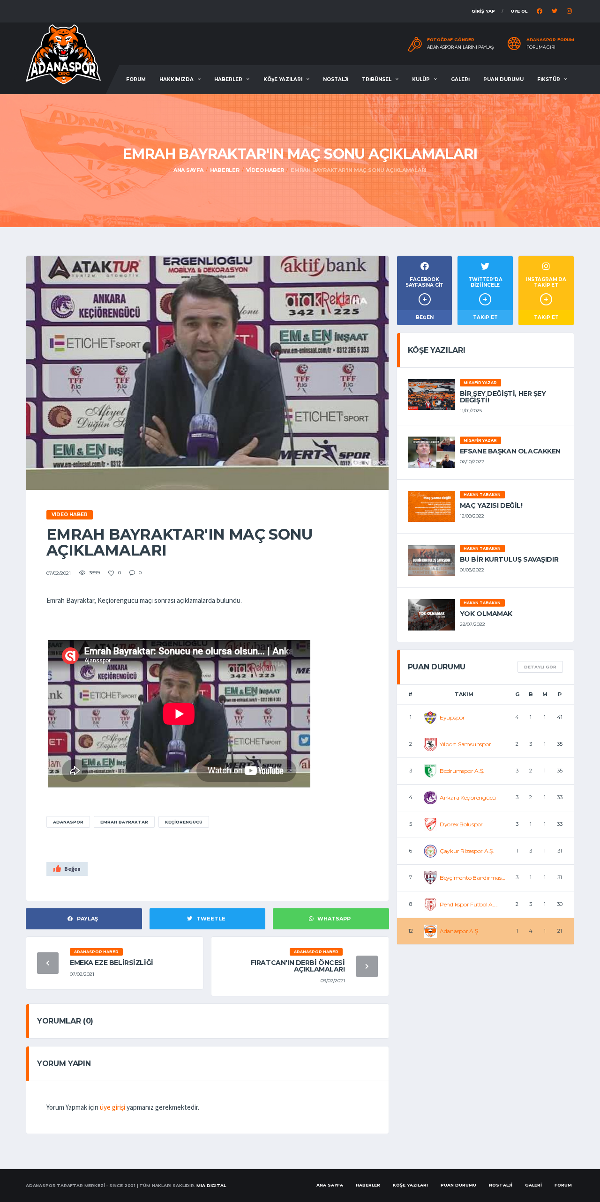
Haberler (225, 170)
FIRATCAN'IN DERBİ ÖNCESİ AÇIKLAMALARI (298, 965)
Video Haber (265, 170)
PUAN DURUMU (503, 79)
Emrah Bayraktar (124, 821)
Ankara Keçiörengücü (468, 797)
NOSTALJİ (335, 79)
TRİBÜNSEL (376, 79)
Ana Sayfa (188, 170)
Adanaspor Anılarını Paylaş (460, 47)
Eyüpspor (452, 717)
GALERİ (460, 79)
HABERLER (228, 79)
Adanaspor (68, 821)
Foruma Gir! (540, 47)
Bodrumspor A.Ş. (462, 770)
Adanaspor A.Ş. (460, 931)
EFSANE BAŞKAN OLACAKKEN (510, 451)
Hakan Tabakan (482, 494)
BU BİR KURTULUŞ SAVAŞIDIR (509, 559)
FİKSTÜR (548, 79)
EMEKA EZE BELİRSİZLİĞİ (111, 962)
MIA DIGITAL (210, 1185)
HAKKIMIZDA (176, 79)
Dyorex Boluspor (461, 824)
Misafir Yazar (480, 382)
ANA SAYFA (329, 1184)
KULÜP (421, 79)
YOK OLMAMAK (486, 613)
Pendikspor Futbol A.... (469, 904)
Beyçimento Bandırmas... (472, 877)
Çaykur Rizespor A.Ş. (467, 850)
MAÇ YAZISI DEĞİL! (491, 505)
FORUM (136, 79)
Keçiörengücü (183, 821)
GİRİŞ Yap (483, 11)
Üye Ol (519, 11)
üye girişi (112, 1107)
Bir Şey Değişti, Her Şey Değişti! (503, 396)
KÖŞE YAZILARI (282, 79)
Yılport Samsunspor (465, 744)
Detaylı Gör (540, 666)
